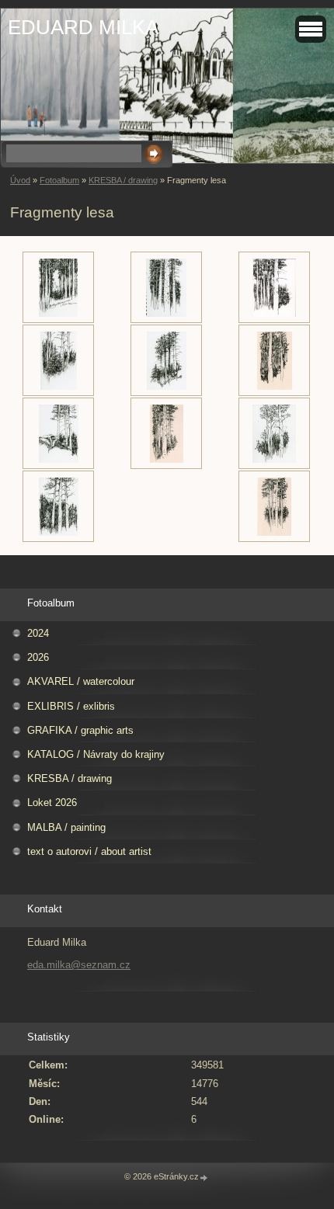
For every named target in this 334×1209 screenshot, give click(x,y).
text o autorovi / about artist (89, 851)
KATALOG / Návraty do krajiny (96, 754)
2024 (38, 633)
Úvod (20, 180)
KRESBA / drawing (123, 180)
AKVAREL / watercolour (80, 681)
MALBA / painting (66, 827)
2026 (38, 657)
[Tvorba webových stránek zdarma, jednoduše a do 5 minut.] (204, 1177)
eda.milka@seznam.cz (78, 965)
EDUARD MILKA (83, 27)
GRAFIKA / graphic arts (80, 730)
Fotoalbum (59, 180)
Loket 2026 (52, 802)
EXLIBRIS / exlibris (71, 706)
